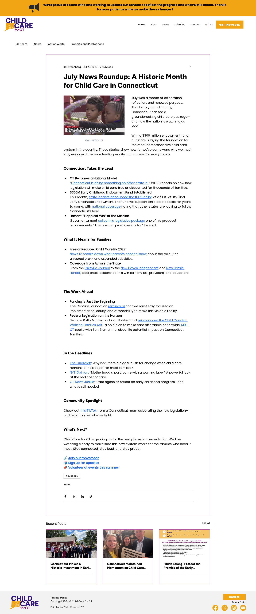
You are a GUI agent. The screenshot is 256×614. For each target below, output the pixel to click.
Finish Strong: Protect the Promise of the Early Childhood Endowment (182, 566)
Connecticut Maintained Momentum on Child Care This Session (125, 566)
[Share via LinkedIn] (82, 496)
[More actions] (190, 67)
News (37, 44)
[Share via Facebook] (65, 496)
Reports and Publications (88, 44)
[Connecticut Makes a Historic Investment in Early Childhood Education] (71, 544)
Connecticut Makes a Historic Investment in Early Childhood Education (71, 566)
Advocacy (72, 476)
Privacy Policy (59, 597)
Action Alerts (56, 44)
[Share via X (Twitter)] (73, 496)
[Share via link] (90, 496)
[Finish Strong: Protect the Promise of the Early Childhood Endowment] (184, 544)
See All (206, 523)
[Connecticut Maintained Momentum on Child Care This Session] (128, 544)
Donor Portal (239, 602)
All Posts (21, 44)
